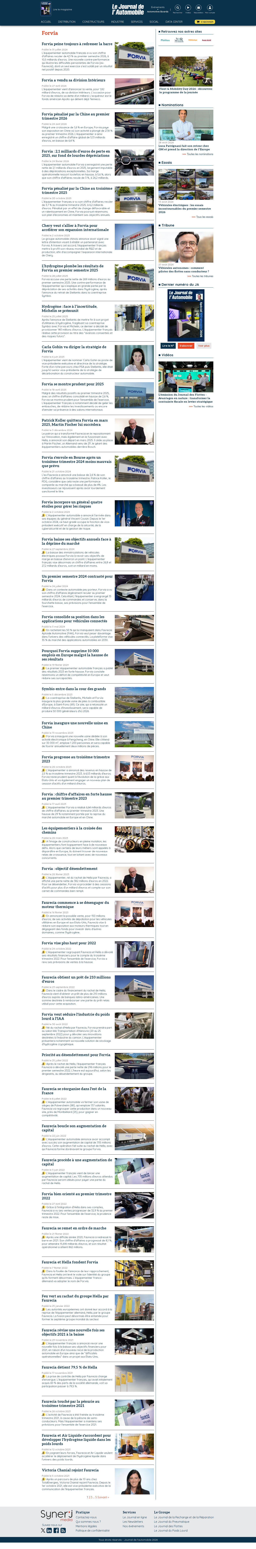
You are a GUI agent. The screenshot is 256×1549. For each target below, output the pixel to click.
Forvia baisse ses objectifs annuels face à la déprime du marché (76, 541)
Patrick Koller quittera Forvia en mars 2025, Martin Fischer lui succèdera (75, 422)
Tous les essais (204, 216)
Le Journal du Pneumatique (171, 1521)
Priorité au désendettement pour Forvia (76, 1055)
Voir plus (204, 345)
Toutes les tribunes (202, 276)
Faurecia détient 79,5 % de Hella (69, 1367)
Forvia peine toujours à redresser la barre (77, 44)
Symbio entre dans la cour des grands (74, 689)
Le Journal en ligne (135, 1517)
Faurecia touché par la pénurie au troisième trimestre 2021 (70, 1404)
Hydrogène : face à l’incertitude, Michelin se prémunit (69, 309)
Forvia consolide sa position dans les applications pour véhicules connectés (74, 619)
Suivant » (103, 1497)
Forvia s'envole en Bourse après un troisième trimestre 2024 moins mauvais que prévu (76, 462)
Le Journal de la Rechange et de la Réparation (184, 1517)
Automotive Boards (157, 11)
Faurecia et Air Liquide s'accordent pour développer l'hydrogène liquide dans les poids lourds (76, 1440)
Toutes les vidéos (203, 406)
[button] (205, 22)
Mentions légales (86, 1526)
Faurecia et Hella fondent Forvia (70, 1262)
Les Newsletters (133, 1521)
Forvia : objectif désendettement (70, 869)
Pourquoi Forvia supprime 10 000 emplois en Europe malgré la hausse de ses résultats (75, 655)
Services (137, 21)
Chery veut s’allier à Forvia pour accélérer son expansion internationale (75, 228)
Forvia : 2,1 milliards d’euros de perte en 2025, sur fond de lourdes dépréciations (76, 153)
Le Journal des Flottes (168, 1526)
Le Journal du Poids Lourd (171, 1530)
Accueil (46, 21)
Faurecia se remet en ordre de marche (74, 1228)
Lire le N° (168, 345)
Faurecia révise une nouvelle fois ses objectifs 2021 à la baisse (73, 1332)
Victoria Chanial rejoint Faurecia (70, 1470)
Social (154, 21)
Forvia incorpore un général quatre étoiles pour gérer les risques (72, 504)
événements (157, 7)
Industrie (117, 21)
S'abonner (186, 345)
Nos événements (133, 1526)
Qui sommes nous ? (88, 1521)
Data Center (174, 21)
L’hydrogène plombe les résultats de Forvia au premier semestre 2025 (72, 268)
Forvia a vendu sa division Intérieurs (73, 80)
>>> (184, 154)
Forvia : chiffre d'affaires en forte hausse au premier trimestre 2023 (77, 796)
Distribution (66, 21)
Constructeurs (93, 21)
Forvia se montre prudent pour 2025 (73, 384)
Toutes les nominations (200, 154)
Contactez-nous (86, 1517)
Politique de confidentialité (93, 1530)
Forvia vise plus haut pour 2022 (69, 943)
